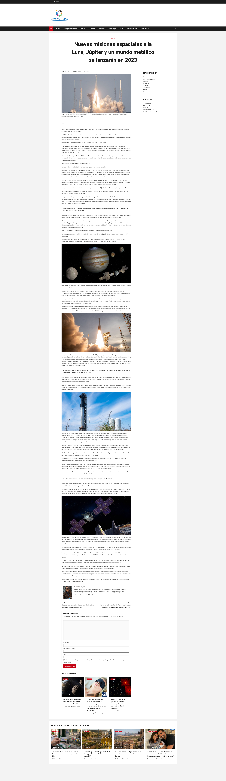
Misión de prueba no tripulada (71, 308)
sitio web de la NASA (105, 230)
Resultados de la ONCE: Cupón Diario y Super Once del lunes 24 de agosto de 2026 (65, 754)
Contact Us (146, 105)
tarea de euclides (103, 566)
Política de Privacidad (150, 112)
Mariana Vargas (67, 71)
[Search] (175, 28)
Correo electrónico (69, 648)
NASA (72, 539)
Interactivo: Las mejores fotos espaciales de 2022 (76, 163)
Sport (121, 29)
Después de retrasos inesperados (71, 483)
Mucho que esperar (72, 142)
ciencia (113, 38)
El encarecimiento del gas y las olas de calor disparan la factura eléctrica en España (128, 754)
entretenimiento (152, 731)
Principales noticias (70, 29)
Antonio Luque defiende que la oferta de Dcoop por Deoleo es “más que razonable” (97, 754)
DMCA (145, 107)
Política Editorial (148, 109)
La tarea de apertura (77, 170)
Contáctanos (145, 29)
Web (64, 654)
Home (58, 29)
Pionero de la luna (89, 579)
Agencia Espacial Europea (80, 156)
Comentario (67, 619)
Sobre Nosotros (148, 103)
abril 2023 (94, 311)
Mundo (83, 29)
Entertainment (132, 29)
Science (102, 29)
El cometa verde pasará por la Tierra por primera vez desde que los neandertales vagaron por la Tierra (115, 605)
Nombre (66, 642)
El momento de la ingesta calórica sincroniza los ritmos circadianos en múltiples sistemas (78, 605)
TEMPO (95, 555)
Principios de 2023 (104, 437)
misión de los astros (79, 573)
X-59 (79, 150)
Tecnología (112, 29)
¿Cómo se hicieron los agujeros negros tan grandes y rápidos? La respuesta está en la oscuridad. (118, 704)
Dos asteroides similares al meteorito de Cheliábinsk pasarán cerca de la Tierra (72, 702)
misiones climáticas (100, 146)
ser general (117, 301)
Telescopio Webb (86, 146)
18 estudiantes (112, 180)
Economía (92, 29)
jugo (103, 234)
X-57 (84, 150)
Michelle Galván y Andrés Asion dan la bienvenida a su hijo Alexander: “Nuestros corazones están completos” (160, 754)
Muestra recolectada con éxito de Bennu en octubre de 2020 (80, 460)
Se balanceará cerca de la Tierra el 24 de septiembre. (83, 464)
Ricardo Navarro (76, 706)
